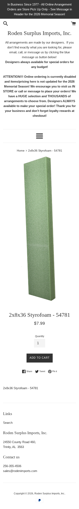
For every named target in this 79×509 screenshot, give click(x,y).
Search (8, 422)
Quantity (39, 336)
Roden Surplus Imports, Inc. (39, 33)
